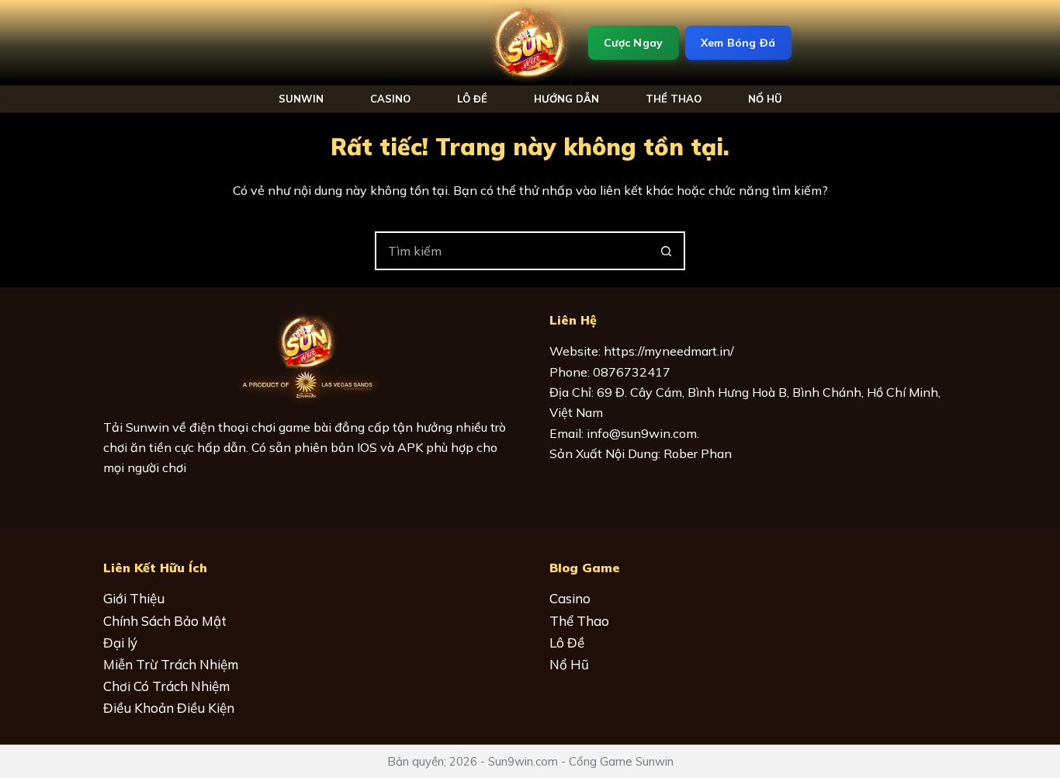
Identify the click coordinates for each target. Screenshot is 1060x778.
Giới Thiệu (134, 598)
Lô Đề (472, 98)
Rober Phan (697, 453)
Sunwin (301, 98)
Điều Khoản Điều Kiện (168, 708)
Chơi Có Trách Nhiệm (166, 686)
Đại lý (120, 642)
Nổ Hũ (569, 664)
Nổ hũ (765, 98)
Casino (390, 98)
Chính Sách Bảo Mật (165, 621)
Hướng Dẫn (566, 98)
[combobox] (512, 250)
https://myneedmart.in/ (669, 351)
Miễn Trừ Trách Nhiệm (170, 664)
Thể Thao (673, 98)
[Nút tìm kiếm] (666, 251)
